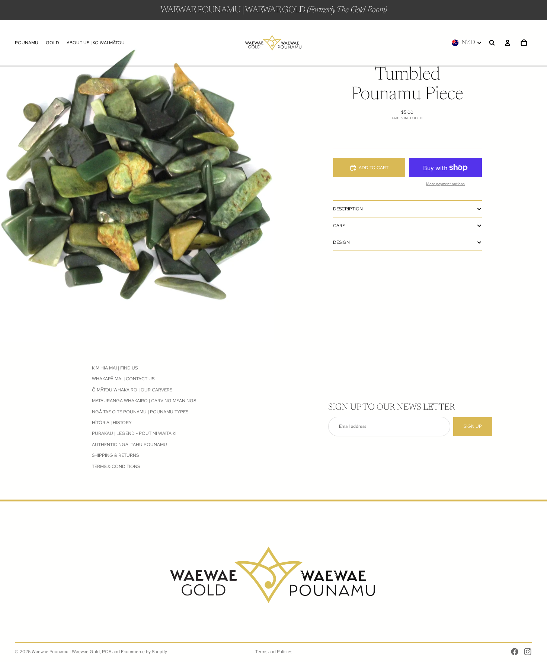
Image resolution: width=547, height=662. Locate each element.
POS (106, 652)
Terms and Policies (273, 652)
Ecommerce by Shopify (144, 652)
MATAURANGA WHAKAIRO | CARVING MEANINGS (144, 401)
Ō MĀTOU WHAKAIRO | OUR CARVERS (132, 390)
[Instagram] (527, 651)
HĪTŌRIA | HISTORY (112, 423)
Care (339, 226)
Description (348, 209)
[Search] (492, 43)
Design (341, 242)
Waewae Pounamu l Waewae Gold (66, 652)
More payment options (445, 183)
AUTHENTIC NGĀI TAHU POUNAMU (129, 444)
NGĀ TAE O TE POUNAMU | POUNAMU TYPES (140, 411)
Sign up (473, 426)
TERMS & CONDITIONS (116, 466)
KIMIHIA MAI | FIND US (115, 368)
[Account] (507, 43)
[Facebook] (514, 651)
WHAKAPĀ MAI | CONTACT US (123, 379)
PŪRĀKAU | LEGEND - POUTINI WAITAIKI (134, 433)
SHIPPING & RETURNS (115, 455)
